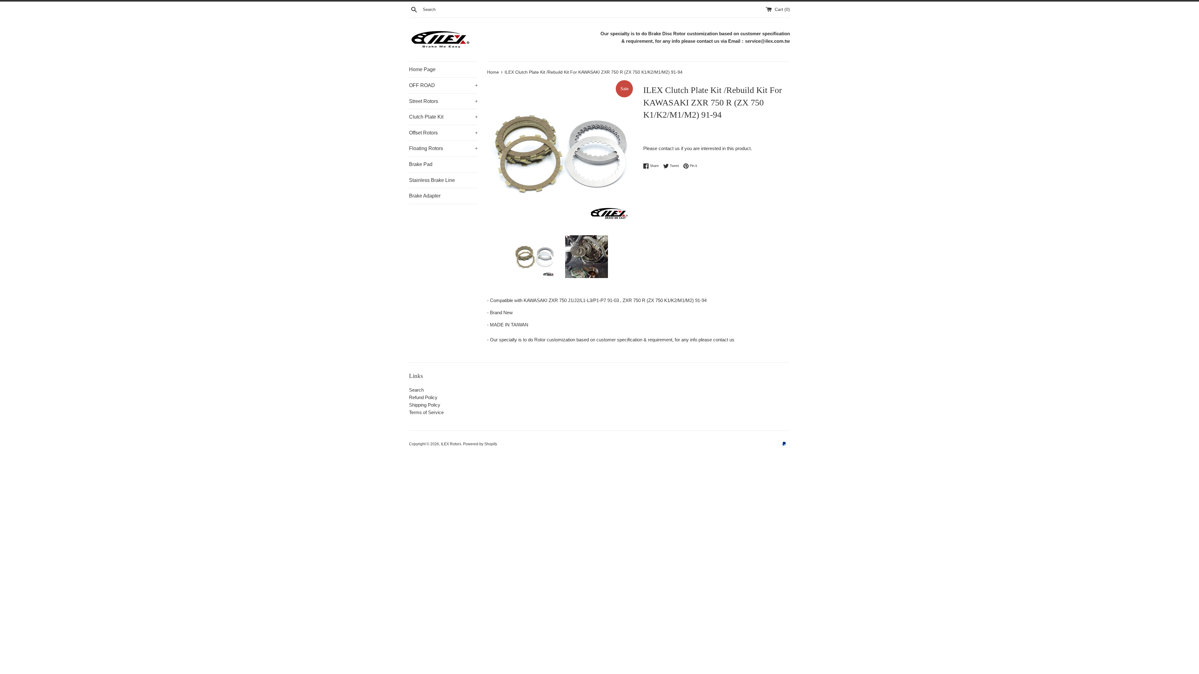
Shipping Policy (424, 405)
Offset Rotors (443, 132)
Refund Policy (423, 397)
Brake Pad (420, 164)
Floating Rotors (443, 148)
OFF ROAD (443, 85)
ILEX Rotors (451, 444)
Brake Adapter (425, 195)
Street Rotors (443, 101)
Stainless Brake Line (432, 180)
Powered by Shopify (480, 444)
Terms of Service (426, 412)
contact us (669, 148)
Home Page (422, 69)
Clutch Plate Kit (443, 117)
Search (416, 390)
